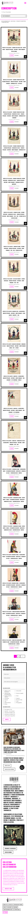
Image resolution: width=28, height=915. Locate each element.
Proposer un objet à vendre (18, 904)
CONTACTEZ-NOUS (7, 765)
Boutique (13, 21)
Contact (4, 907)
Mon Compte (10, 907)
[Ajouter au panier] (25, 56)
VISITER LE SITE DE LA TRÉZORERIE (9, 769)
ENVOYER (6, 719)
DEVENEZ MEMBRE (8, 852)
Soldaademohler (5, 21)
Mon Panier (15, 907)
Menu (25, 2)
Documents (11, 53)
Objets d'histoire (16, 53)
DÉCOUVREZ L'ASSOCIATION (10, 848)
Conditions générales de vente (8, 909)
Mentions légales (17, 909)
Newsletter (5, 904)
